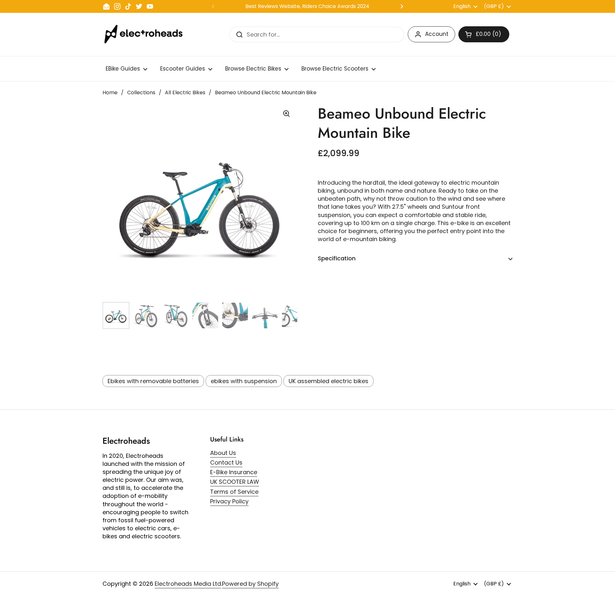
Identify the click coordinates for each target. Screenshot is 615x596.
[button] (483, 34)
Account (436, 34)
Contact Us (226, 462)
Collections (141, 92)
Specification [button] (337, 258)
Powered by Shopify (250, 584)
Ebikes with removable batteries (153, 381)
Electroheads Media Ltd (188, 584)
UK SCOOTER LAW (234, 482)
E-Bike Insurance (233, 472)
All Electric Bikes (185, 92)
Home (110, 92)
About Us (223, 453)
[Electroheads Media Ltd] (146, 34)
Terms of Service (234, 492)
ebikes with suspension (244, 381)
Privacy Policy (229, 501)
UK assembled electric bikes (328, 381)
